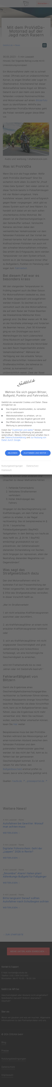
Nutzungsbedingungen (12, 466)
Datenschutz (32, 466)
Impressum (6, 470)
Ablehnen (12, 453)
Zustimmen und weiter (22, 430)
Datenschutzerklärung (15, 437)
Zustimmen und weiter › (36, 453)
